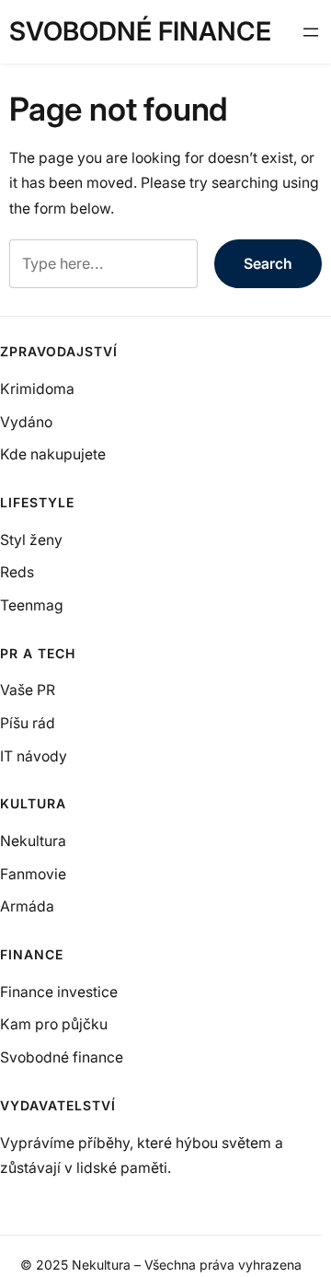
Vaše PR (27, 690)
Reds (17, 572)
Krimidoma (37, 389)
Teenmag (31, 605)
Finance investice (59, 992)
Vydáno (26, 422)
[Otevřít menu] (311, 32)
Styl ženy (31, 540)
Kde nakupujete (53, 454)
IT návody (33, 756)
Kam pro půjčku (54, 1024)
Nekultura (33, 841)
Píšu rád (27, 723)
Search (268, 264)
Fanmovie (33, 874)
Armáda (27, 906)
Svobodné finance (140, 31)
